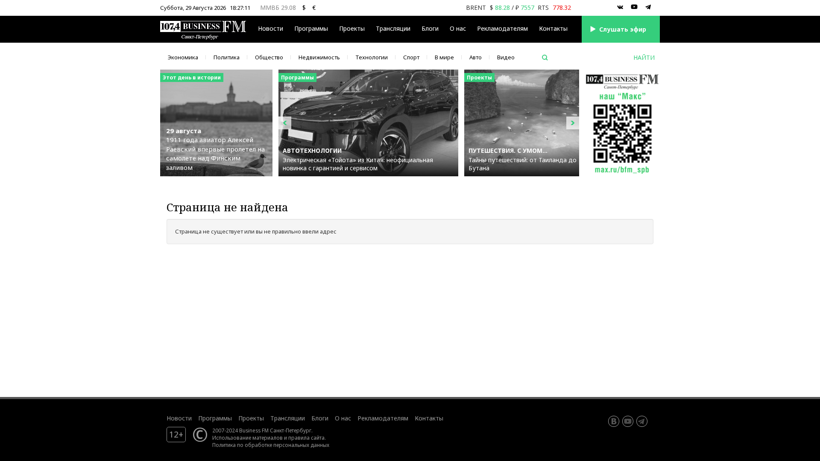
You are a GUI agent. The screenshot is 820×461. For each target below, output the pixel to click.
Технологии (371, 57)
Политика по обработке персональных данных (270, 444)
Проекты (251, 418)
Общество (269, 57)
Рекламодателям (502, 28)
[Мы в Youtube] (634, 7)
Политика (227, 57)
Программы (311, 28)
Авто (475, 57)
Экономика (183, 57)
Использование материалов (247, 437)
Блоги (430, 28)
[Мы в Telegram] (648, 7)
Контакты (553, 28)
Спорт (411, 57)
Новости (270, 28)
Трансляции (287, 418)
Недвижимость (319, 57)
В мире (444, 57)
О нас (458, 28)
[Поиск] (545, 57)
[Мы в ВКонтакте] (620, 7)
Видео (506, 57)
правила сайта (306, 437)
